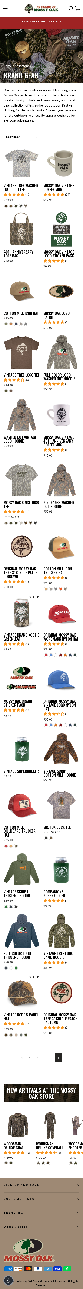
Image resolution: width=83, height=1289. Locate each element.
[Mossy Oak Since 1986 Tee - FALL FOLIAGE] (25, 522)
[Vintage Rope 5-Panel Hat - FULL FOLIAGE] (25, 1035)
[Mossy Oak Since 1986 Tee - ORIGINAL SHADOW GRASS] (30, 522)
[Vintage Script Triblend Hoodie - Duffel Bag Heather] (6, 906)
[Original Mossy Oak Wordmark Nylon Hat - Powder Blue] (50, 655)
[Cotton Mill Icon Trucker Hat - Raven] (55, 588)
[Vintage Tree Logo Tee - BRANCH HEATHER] (11, 391)
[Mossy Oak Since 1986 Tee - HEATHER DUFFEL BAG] (11, 522)
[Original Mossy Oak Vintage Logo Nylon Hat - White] (65, 725)
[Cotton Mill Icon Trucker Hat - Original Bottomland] (65, 588)
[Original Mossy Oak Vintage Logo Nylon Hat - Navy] (70, 725)
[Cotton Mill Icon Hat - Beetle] (6, 324)
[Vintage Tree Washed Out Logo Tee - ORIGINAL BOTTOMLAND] (25, 205)
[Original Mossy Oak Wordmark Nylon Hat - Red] (45, 655)
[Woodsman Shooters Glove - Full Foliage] (75, 1163)
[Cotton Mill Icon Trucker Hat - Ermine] (45, 588)
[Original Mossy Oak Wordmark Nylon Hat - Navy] (70, 655)
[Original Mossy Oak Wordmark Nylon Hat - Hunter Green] (75, 655)
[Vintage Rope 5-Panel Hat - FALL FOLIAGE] (6, 1035)
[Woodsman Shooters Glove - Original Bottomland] (70, 1163)
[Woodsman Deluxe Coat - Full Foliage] (11, 1163)
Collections (22, 66)
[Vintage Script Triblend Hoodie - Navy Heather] (11, 906)
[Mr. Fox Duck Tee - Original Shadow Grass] (50, 838)
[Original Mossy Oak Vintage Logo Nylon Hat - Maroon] (60, 725)
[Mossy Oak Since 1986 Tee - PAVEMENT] (35, 522)
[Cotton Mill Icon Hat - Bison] (11, 324)
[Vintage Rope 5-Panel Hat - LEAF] (20, 1035)
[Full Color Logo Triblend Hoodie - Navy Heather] (6, 968)
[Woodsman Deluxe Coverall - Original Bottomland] (38, 1163)
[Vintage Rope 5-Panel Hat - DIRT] (15, 1035)
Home (8, 66)
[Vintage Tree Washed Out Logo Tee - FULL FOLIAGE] (15, 205)
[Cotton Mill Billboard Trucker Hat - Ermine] (11, 845)
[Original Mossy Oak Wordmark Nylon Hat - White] (55, 655)
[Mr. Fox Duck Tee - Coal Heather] (45, 838)
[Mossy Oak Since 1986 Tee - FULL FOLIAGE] (15, 522)
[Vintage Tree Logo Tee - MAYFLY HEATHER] (6, 391)
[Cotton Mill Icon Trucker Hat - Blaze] (60, 588)
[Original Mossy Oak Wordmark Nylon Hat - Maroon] (60, 655)
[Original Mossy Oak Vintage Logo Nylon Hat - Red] (45, 725)
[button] (8, 1280)
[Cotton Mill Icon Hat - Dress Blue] (15, 324)
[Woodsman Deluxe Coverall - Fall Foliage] (48, 1163)
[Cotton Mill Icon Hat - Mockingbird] (20, 324)
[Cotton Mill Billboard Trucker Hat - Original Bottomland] (15, 845)
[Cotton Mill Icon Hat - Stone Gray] (25, 324)
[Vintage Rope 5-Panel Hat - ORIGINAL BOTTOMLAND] (11, 1035)
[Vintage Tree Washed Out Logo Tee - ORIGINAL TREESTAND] (20, 205)
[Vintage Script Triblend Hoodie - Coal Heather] (15, 906)
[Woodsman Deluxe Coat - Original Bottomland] (6, 1163)
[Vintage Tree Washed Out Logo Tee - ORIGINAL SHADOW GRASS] (11, 205)
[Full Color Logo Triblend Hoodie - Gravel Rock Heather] (11, 968)
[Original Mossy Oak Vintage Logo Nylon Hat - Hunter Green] (75, 725)
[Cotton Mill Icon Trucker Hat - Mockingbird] (50, 588)
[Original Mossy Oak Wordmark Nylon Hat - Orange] (65, 655)
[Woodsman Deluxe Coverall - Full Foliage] (43, 1163)
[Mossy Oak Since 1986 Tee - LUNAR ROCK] (20, 522)
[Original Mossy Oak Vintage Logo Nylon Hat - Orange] (55, 725)
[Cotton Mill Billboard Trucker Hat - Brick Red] (6, 845)
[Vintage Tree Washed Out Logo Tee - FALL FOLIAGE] (6, 205)
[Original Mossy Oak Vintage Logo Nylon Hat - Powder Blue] (50, 725)
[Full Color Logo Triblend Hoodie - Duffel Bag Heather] (15, 968)
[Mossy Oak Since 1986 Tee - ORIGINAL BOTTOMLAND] (6, 522)
